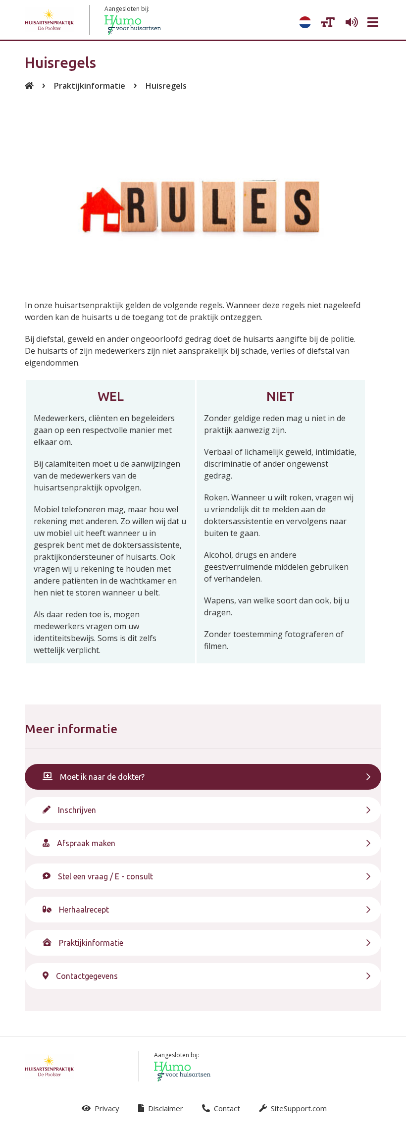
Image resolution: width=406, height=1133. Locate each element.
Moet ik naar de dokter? (102, 776)
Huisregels (166, 85)
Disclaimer (164, 1108)
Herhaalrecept (84, 909)
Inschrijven (77, 810)
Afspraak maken (86, 843)
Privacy (106, 1108)
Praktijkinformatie (89, 85)
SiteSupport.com (298, 1108)
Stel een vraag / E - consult (105, 876)
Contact (226, 1108)
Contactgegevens (87, 975)
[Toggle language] (305, 22)
